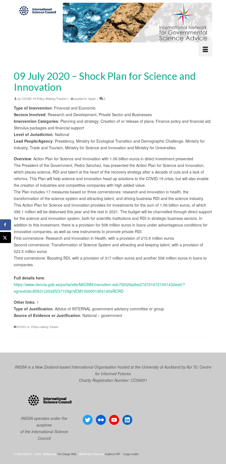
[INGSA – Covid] (113, 22)
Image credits (131, 454)
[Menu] (205, 50)
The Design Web (66, 454)
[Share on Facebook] (5, 224)
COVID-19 (23, 327)
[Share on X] (5, 237)
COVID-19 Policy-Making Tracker (44, 98)
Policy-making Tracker (44, 327)
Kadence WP (112, 454)
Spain (92, 98)
